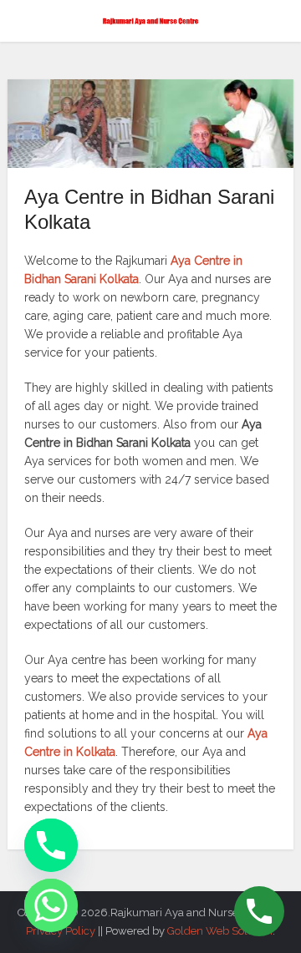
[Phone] (51, 845)
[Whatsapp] (51, 905)
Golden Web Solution (220, 931)
